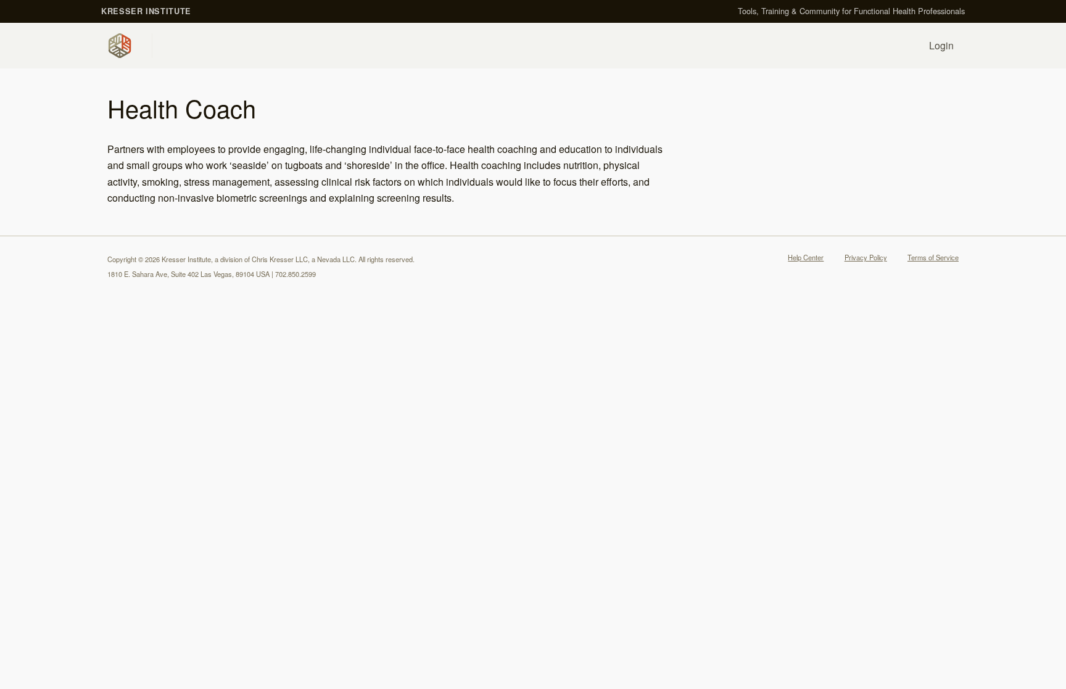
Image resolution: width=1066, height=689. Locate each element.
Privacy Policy (866, 257)
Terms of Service (933, 257)
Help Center (806, 257)
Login (941, 45)
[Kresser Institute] (122, 45)
